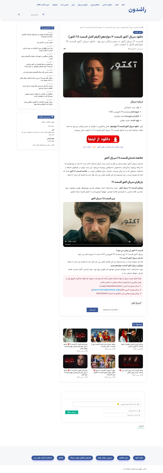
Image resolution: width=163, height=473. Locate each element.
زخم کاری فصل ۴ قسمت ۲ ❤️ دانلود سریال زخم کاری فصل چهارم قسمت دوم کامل (75, 372)
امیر (53, 130)
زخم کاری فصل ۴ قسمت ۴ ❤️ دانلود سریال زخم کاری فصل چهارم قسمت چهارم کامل (75, 346)
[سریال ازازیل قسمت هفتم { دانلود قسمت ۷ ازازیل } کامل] (131, 335)
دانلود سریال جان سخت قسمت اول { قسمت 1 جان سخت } (103, 345)
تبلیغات (55, 5)
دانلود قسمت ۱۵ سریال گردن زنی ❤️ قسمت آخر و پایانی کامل (131, 371)
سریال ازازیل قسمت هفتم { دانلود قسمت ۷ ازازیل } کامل (132, 345)
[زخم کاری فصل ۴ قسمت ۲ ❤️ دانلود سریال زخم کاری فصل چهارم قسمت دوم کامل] (75, 361)
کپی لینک (92, 310)
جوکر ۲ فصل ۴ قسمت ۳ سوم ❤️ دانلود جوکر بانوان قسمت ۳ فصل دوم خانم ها (104, 372)
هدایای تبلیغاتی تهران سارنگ (80, 458)
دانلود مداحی (107, 5)
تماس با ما (64, 5)
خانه (123, 5)
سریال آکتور (136, 303)
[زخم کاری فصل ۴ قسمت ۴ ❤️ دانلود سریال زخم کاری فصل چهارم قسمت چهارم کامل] (75, 335)
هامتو (61, 458)
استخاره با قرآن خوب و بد (42, 458)
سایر (73, 5)
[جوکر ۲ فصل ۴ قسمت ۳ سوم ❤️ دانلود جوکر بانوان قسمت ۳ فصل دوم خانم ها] (103, 361)
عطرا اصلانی (50, 138)
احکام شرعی (94, 5)
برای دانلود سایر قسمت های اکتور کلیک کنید (103, 147)
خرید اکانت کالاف (43, 5)
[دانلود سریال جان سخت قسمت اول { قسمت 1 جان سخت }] (103, 335)
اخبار (117, 5)
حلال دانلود (139, 458)
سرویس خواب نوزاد (105, 458)
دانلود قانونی (124, 27)
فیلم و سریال (82, 5)
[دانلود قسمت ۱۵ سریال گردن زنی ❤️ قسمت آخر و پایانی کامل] (131, 361)
